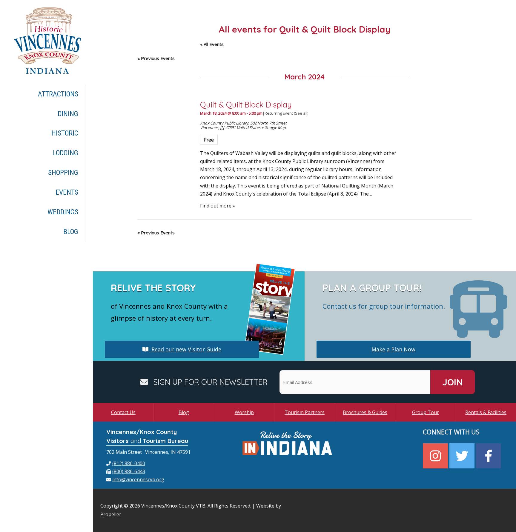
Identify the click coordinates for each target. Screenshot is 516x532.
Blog (184, 412)
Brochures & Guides (365, 412)
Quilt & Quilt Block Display (246, 104)
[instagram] (436, 455)
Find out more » (217, 205)
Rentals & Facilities (485, 412)
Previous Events (156, 58)
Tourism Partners (305, 412)
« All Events (212, 44)
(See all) (301, 113)
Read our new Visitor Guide (184, 349)
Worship (244, 412)
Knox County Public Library (224, 123)
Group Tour (425, 412)
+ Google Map (273, 127)
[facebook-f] (489, 455)
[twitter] (462, 455)
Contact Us (123, 412)
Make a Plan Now (393, 349)
